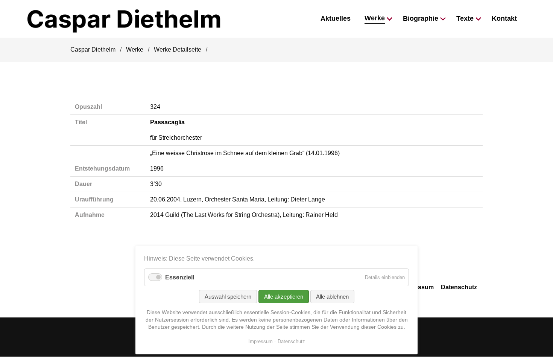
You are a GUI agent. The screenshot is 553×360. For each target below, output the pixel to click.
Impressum (418, 287)
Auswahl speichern (228, 296)
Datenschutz (459, 287)
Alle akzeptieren (283, 296)
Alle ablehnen (332, 296)
